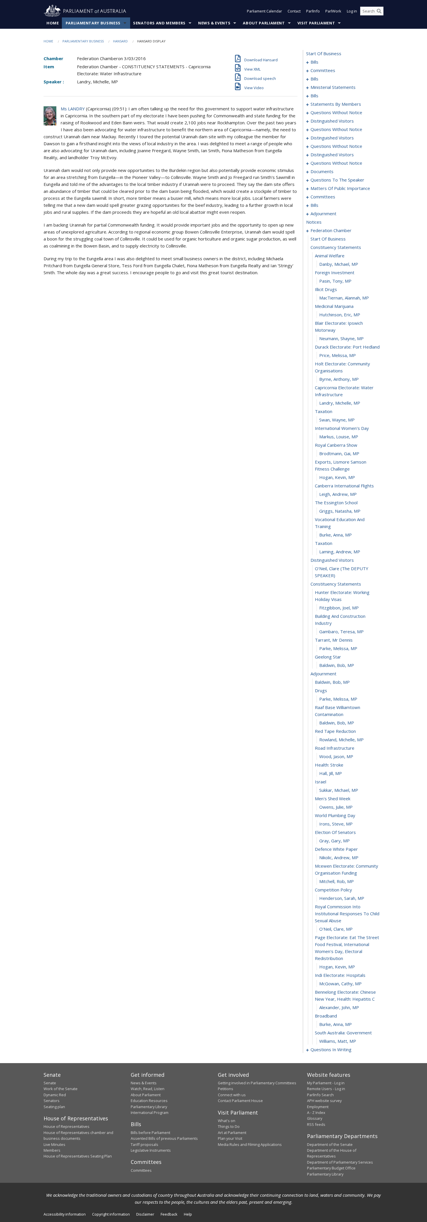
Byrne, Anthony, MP (339, 379)
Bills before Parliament (150, 1132)
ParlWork (333, 11)
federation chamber (331, 230)
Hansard (120, 41)
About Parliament (264, 23)
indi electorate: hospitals (340, 975)
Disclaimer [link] (145, 1214)
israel (320, 782)
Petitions (225, 1088)
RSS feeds (316, 1124)
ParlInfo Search (320, 1094)
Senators (52, 1100)
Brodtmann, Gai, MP (339, 453)
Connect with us (232, 1094)
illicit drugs (326, 289)
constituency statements (336, 247)
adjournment (323, 213)
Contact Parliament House (240, 1100)
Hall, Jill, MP (330, 773)
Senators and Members (159, 23)
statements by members (336, 104)
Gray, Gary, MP (334, 841)
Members (52, 1150)
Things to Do (229, 1126)
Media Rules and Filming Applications (250, 1144)
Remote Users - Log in (326, 1088)
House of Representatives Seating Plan (78, 1156)
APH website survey (324, 1100)
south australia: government (343, 1033)
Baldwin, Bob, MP (336, 665)
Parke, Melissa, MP (338, 648)
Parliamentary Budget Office (331, 1168)
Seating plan (54, 1106)
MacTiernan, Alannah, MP (344, 298)
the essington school (336, 502)
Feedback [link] (169, 1214)
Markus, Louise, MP (338, 436)
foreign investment (334, 272)
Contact (294, 11)
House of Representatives (66, 1126)
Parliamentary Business (93, 23)
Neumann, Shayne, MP (341, 338)
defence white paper (336, 849)
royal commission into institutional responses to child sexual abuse (347, 913)
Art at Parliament (232, 1132)
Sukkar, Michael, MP (338, 790)
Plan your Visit (230, 1138)
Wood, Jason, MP (336, 756)
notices (314, 222)
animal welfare (330, 256)
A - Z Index (316, 1112)
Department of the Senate (330, 1144)
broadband (326, 1016)
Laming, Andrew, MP (339, 552)
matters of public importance (340, 188)
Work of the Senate (61, 1088)
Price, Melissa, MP (337, 355)
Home (52, 23)
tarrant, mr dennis (334, 640)
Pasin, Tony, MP (335, 281)
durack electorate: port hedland (347, 347)
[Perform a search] (379, 11)
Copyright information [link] (111, 1214)
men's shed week (332, 798)
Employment (318, 1106)
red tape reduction (335, 731)
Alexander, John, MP (339, 1007)
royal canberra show (336, 445)
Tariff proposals (144, 1144)
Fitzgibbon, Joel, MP (339, 608)
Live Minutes (54, 1144)
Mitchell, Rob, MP (336, 881)
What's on (226, 1120)
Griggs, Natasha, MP (339, 511)
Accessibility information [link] (65, 1214)
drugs (321, 690)
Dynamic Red (55, 1094)
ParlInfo (313, 11)
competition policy (333, 890)
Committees (141, 1170)
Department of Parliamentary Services (340, 1162)
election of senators (335, 832)
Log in (352, 11)
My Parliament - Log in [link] (326, 1082)
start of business (323, 53)
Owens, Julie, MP (336, 807)
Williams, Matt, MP (337, 1041)
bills (314, 62)
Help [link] (188, 1214)
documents (322, 171)
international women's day (342, 428)
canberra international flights (344, 486)
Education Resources (149, 1100)
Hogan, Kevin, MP (337, 477)
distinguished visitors (332, 121)
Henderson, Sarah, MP (341, 898)
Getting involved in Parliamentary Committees (257, 1082)
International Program (149, 1112)
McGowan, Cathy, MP (340, 983)
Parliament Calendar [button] (264, 11)
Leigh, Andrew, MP (338, 494)
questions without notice (336, 112)
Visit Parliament (316, 23)
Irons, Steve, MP (336, 824)
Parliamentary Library (149, 1106)
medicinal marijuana (334, 306)
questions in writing (331, 1049)
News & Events (214, 23)
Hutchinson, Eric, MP (339, 314)
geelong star (328, 657)
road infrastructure (334, 748)
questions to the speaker (337, 180)
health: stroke (329, 765)
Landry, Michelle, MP (339, 403)
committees (323, 70)
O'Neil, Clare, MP (336, 929)
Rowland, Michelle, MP (341, 739)
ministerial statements (333, 87)
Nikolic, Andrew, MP (338, 857)
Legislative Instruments (151, 1150)
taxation (323, 411)
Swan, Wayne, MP (337, 420)
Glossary (314, 1118)
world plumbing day (335, 815)
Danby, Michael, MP (338, 264)
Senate (50, 1082)
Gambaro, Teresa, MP (341, 631)
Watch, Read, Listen (147, 1088)
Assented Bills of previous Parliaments (164, 1138)
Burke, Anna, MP (335, 535)
